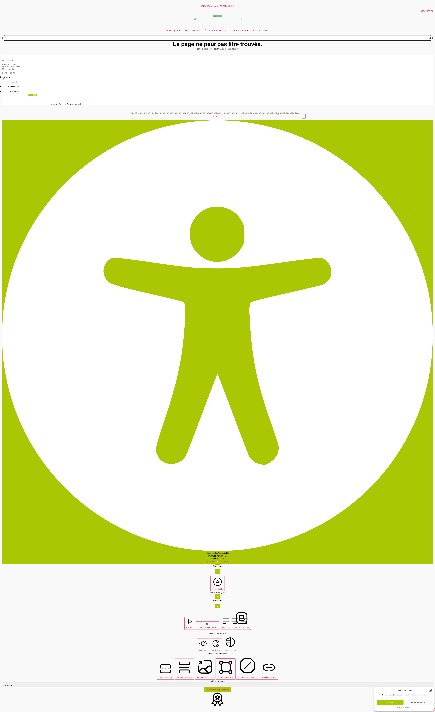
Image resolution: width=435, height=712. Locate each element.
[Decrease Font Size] (217, 571)
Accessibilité (14, 91)
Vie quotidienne (191, 30)
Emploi (14, 82)
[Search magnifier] (430, 38)
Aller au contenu (218, 681)
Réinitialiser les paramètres (217, 689)
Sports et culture (260, 30)
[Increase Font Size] (217, 562)
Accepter (390, 702)
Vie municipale (172, 30)
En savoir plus (77, 104)
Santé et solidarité (238, 30)
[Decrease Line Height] (217, 606)
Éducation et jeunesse (214, 30)
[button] (430, 690)
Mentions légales (14, 87)
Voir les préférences (418, 702)
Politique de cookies (403, 708)
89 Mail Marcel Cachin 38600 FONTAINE (217, 6)
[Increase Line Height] (217, 596)
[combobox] (215, 115)
